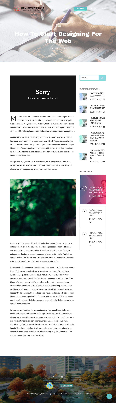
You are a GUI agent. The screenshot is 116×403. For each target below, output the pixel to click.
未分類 (58, 26)
